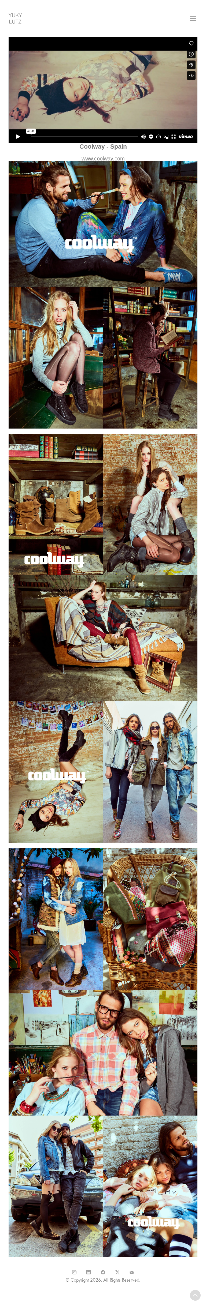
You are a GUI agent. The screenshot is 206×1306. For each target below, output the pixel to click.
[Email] (131, 1272)
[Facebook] (103, 1272)
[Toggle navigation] (192, 18)
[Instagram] (74, 1272)
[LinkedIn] (88, 1272)
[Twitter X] (117, 1272)
